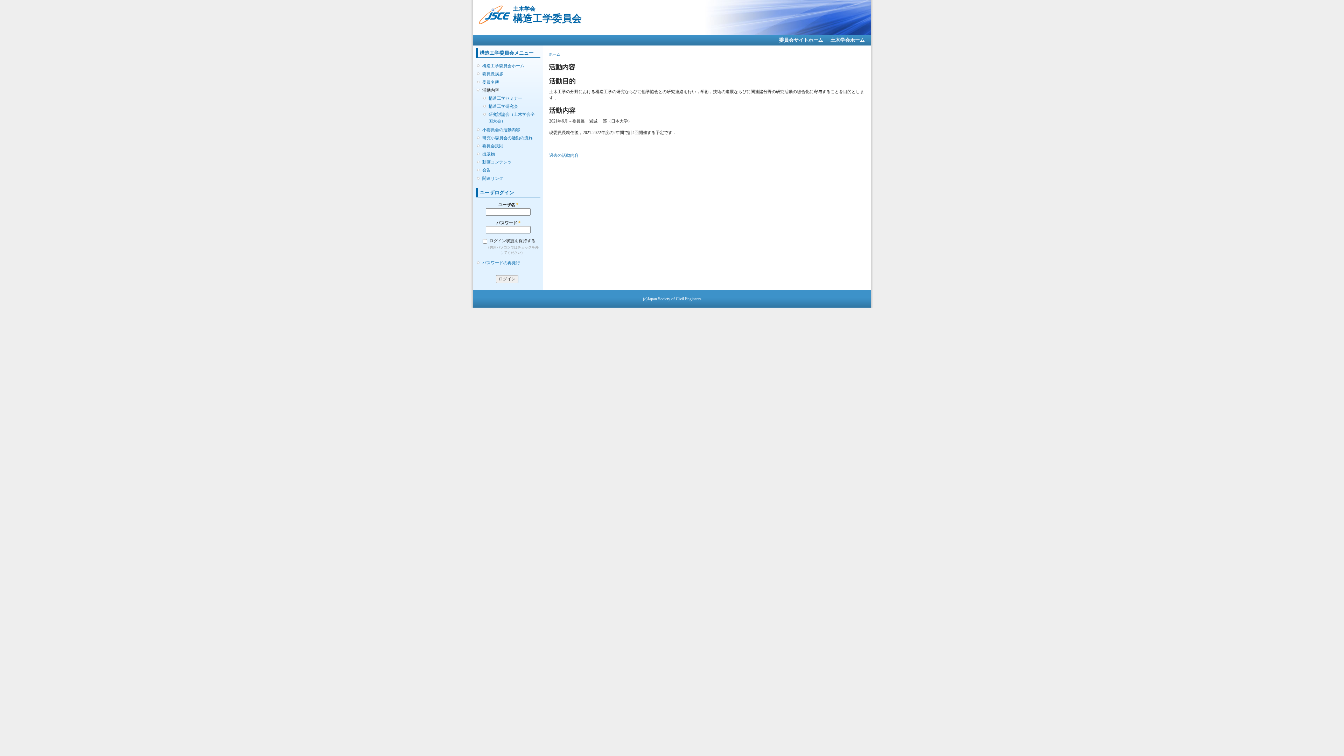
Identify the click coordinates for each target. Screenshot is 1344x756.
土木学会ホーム (848, 40)
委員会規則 (492, 146)
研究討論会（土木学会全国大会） (512, 117)
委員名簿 (490, 82)
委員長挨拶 (492, 73)
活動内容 (490, 90)
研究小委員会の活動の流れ (507, 137)
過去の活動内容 (564, 155)
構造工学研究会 (503, 106)
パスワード (508, 222)
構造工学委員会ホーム (503, 65)
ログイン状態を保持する (512, 240)
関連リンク (492, 178)
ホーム (554, 54)
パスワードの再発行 (501, 262)
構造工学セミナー (505, 98)
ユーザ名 (508, 204)
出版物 (488, 154)
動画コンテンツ (497, 162)
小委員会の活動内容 (501, 129)
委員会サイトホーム (801, 40)
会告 (486, 170)
